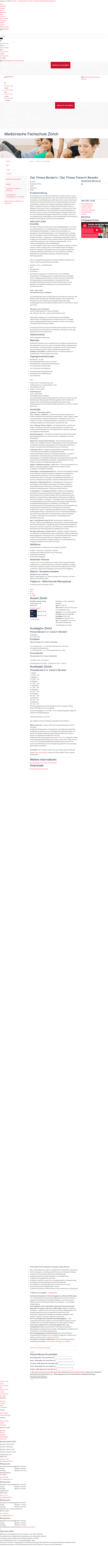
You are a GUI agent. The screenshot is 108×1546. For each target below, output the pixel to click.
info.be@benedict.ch (6, 1479)
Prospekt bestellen (87, 206)
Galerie (2, 25)
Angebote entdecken (52, 1337)
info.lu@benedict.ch (6, 1497)
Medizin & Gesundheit (60, 65)
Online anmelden (86, 208)
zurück (32, 1352)
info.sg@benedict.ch (6, 1515)
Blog (1, 14)
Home (2, 4)
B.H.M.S (2, 1433)
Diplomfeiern (4, 18)
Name (42, 1360)
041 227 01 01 (4, 52)
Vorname (43, 1363)
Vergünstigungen (5, 1415)
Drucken (83, 214)
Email (42, 1357)
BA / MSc (45, 65)
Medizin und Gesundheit (13, 179)
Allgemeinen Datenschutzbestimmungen (48, 1372)
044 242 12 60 (4, 43)
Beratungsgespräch (87, 204)
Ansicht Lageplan (35, 608)
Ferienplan (3, 20)
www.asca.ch (62, 737)
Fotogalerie (3, 1407)
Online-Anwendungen (41, 752)
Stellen (2, 23)
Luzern (8, 169)
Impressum (31, 1527)
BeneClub (3, 12)
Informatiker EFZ (96, 65)
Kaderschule (34, 65)
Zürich (8, 161)
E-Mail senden (35, 619)
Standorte (3, 6)
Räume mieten (4, 27)
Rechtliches (24, 1527)
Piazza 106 (3, 1439)
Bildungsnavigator (86, 212)
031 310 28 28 (4, 47)
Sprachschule (7, 65)
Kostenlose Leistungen (88, 210)
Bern (7, 165)
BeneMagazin (4, 1437)
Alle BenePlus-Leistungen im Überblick (58, 1341)
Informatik (5, 72)
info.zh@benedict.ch (6, 1461)
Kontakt (2, 8)
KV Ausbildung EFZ (79, 65)
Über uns (2, 16)
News (1, 10)
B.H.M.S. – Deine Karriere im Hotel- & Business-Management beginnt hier (34, 1)
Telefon (43, 1369)
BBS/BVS (3, 1431)
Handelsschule (20, 65)
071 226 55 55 (4, 56)
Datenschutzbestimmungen (76, 1372)
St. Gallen (9, 174)
